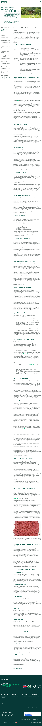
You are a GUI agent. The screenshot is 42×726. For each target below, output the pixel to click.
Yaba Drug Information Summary (5, 30)
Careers (33, 702)
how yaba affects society (25, 428)
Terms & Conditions (36, 719)
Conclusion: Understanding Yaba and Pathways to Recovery (5, 69)
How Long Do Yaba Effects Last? (5, 43)
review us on (28, 714)
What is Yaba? (3, 35)
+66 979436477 (7, 686)
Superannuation (25, 700)
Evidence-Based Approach (4, 697)
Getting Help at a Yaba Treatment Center (4, 66)
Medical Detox (14, 702)
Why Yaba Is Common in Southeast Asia (5, 56)
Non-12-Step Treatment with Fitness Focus (6, 700)
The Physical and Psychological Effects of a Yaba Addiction (5, 33)
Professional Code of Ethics (36, 722)
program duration (15, 698)
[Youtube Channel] (8, 715)
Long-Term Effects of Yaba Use (5, 47)
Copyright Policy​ (23, 719)
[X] (9, 77)
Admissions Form (25, 698)
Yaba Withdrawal (4, 61)
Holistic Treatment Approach (5, 703)
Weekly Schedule (15, 700)
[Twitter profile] (11, 715)
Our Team (34, 700)
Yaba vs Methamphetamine (5, 58)
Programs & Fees (15, 696)
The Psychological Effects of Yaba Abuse (5, 49)
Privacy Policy (29, 719)
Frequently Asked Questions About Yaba (5, 72)
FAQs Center (24, 702)
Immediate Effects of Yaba (5, 40)
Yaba (18, 100)
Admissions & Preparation (27, 696)
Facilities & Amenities (36, 698)
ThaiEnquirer (31, 364)
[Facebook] (3, 77)
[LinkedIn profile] (5, 715)
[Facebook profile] (2, 715)
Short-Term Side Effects (5, 44)
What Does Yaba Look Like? (5, 37)
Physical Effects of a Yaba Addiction (5, 52)
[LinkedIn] (6, 77)
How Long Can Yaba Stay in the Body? (5, 64)
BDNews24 (25, 353)
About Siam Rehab (35, 696)
